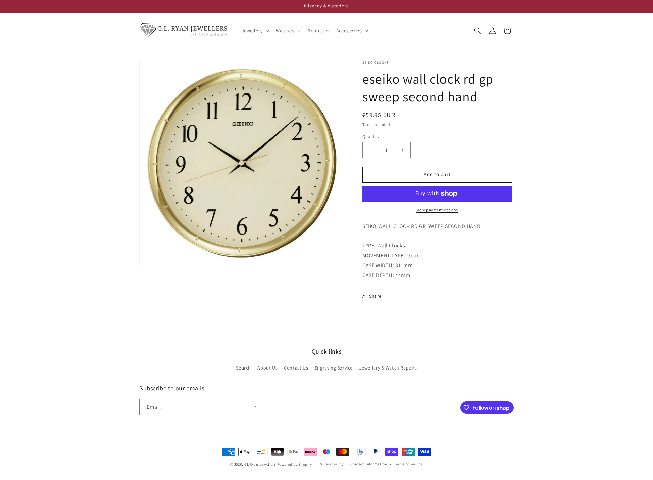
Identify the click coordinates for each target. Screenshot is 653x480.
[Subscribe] (254, 407)
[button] (254, 30)
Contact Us (296, 368)
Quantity (370, 136)
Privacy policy (331, 464)
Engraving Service (334, 368)
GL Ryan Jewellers (260, 464)
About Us (267, 368)
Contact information (368, 464)
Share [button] (375, 296)
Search (243, 368)
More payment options (437, 209)
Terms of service (408, 464)
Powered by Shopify (294, 464)
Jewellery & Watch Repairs (388, 368)
